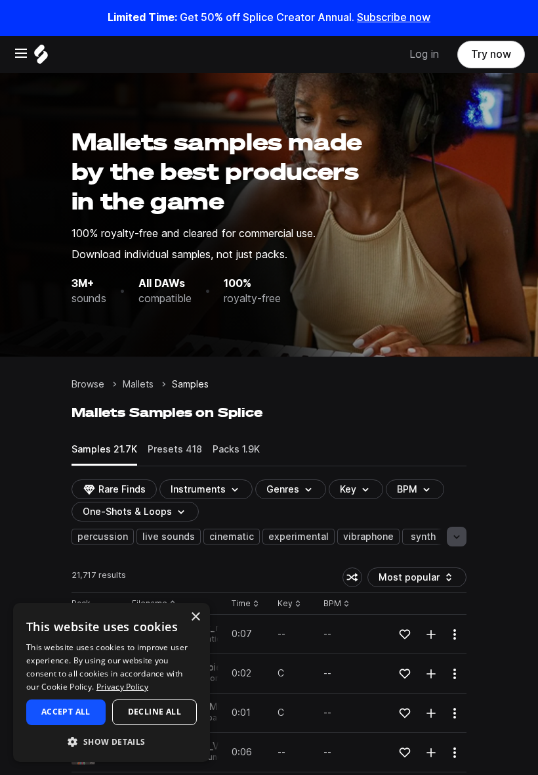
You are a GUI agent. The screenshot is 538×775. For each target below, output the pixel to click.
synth (423, 536)
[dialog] (111, 682)
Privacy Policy (122, 686)
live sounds (168, 536)
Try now (491, 54)
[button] (111, 741)
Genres (282, 489)
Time (245, 603)
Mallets (138, 384)
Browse (88, 384)
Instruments (198, 489)
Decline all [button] (154, 711)
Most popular (414, 579)
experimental (298, 536)
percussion (102, 536)
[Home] (41, 57)
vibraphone (368, 536)
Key (290, 603)
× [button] (195, 617)
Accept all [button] (66, 711)
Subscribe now (393, 17)
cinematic (231, 536)
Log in (424, 54)
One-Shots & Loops (127, 511)
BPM (407, 489)
